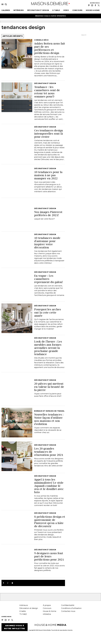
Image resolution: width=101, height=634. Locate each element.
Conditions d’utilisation (71, 608)
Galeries (5, 10)
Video (66, 10)
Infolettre (47, 614)
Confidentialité (67, 605)
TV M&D (23, 614)
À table (56, 10)
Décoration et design (38, 10)
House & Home (93, 10)
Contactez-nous (68, 611)
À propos (47, 605)
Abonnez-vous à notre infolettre (50, 16)
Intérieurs (18, 10)
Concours (77, 10)
